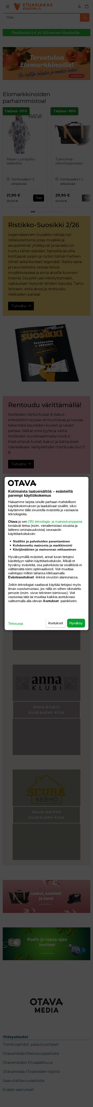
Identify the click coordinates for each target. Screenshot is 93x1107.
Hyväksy (76, 623)
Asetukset (55, 623)
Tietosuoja (15, 623)
